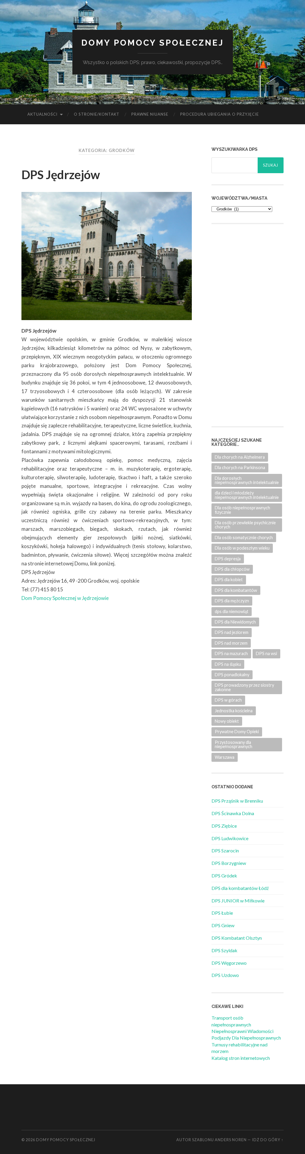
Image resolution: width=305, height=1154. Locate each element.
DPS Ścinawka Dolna (232, 813)
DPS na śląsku (228, 664)
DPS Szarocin (225, 850)
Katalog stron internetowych (240, 1058)
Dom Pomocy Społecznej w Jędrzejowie (65, 598)
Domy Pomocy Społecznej (152, 43)
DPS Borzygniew (228, 863)
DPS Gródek (224, 875)
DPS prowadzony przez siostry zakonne (244, 687)
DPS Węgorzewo (229, 963)
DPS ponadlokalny (232, 674)
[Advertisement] (256, 324)
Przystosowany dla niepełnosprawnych (233, 744)
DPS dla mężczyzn (232, 600)
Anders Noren (231, 1139)
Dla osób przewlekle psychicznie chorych (245, 524)
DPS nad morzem (231, 643)
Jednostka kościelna (234, 710)
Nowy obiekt (227, 721)
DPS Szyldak (224, 950)
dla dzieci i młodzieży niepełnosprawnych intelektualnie (247, 495)
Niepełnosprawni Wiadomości (242, 1031)
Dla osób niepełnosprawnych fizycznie (242, 509)
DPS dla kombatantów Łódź (240, 888)
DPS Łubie (222, 913)
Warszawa (224, 757)
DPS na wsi (266, 653)
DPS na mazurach (231, 653)
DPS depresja (228, 558)
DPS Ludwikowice (229, 838)
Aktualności (42, 114)
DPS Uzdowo (225, 975)
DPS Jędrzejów (60, 174)
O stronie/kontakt (96, 114)
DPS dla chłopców (232, 569)
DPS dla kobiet (229, 579)
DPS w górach (228, 699)
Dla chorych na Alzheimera (240, 457)
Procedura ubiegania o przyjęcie (219, 114)
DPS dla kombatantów (236, 590)
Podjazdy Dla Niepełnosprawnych (246, 1037)
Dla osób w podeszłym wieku (242, 547)
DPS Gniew (222, 925)
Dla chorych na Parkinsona (240, 467)
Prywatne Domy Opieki (237, 731)
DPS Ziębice (224, 826)
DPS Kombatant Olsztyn (236, 938)
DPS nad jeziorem (231, 632)
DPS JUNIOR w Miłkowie (237, 900)
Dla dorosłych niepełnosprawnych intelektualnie (247, 480)
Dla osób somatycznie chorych (244, 537)
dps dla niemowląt (231, 611)
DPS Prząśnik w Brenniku (237, 801)
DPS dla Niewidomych (235, 621)
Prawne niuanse (149, 114)
